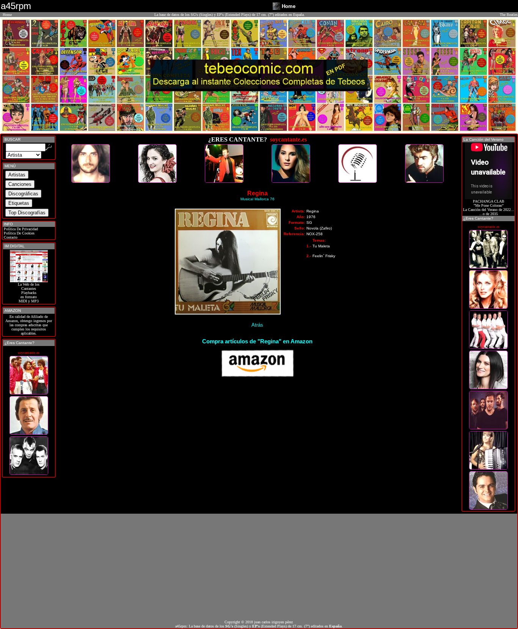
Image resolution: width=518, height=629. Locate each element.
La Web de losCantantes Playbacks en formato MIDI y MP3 (28, 292)
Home (7, 15)
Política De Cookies (19, 233)
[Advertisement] (259, 567)
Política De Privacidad (20, 229)
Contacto (10, 237)
